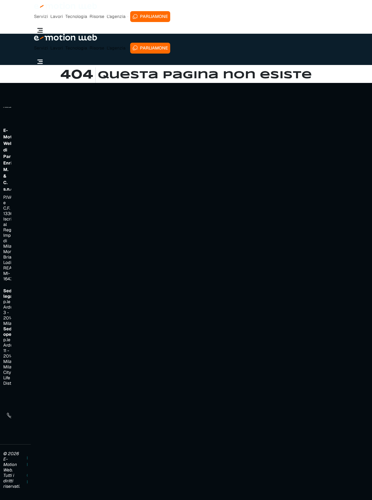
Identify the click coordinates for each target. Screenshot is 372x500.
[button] (42, 16)
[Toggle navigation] (40, 30)
